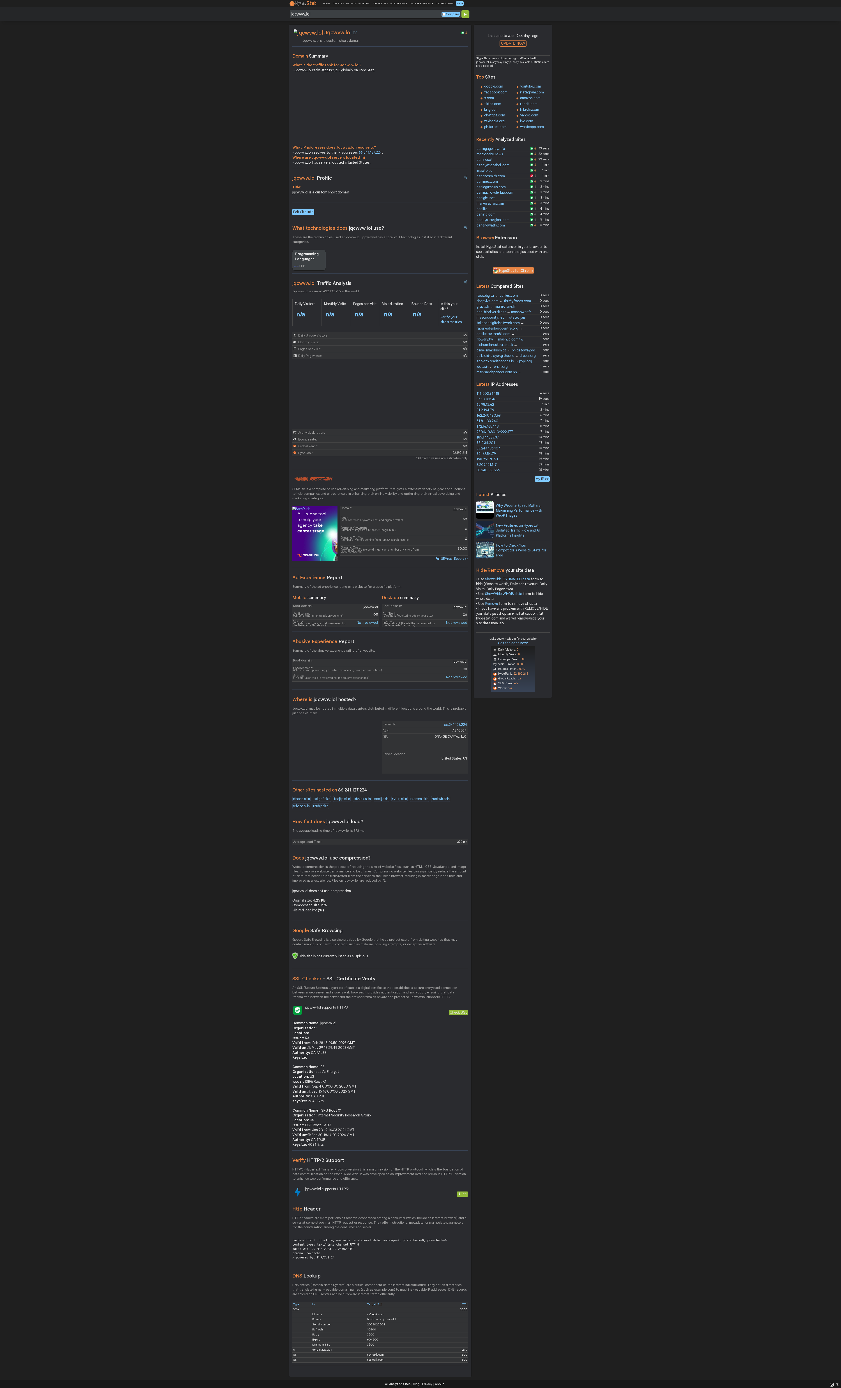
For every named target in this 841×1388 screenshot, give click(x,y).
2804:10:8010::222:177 (495, 432)
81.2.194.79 (485, 410)
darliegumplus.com (491, 187)
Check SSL (458, 1012)
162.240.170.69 (489, 415)
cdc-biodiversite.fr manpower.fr (504, 312)
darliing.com (486, 214)
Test (464, 1194)
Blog (416, 1384)
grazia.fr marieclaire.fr (496, 306)
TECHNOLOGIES (444, 3)
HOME (326, 3)
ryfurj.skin (399, 799)
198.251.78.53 (487, 459)
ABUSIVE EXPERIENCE (421, 3)
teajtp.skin (342, 799)
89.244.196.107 (488, 448)
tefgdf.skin (321, 799)
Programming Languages (307, 256)
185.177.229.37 (488, 437)
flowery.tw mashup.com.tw (500, 339)
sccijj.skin (381, 799)
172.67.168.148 (488, 426)
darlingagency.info (491, 149)
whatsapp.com (532, 127)
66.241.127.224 (370, 152)
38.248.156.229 (488, 470)
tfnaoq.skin (301, 799)
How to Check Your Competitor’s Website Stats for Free (521, 550)
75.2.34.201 (486, 443)
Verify (318, 1160)
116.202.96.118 (488, 393)
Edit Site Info (303, 212)
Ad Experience (317, 578)
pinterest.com (495, 127)
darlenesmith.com (491, 176)
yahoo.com (529, 115)
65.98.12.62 (485, 404)
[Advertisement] (380, 109)
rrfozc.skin (301, 806)
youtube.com (530, 86)
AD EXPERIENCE (398, 3)
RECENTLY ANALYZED (358, 3)
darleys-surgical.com (493, 220)
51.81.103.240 (487, 421)
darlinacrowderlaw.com (495, 192)
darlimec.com (487, 181)
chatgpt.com (494, 115)
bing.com (491, 109)
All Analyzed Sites (397, 1384)
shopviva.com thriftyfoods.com (504, 301)
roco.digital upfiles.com (497, 295)
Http (306, 1209)
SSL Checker (333, 979)
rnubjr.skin (320, 806)
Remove (491, 604)
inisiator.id (484, 170)
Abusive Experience (323, 641)
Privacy (427, 1384)
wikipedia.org (494, 121)
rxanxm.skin (419, 799)
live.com (526, 121)
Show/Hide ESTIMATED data (507, 579)
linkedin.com (529, 109)
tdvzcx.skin (362, 799)
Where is (324, 699)
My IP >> (542, 479)
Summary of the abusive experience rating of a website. (333, 651)
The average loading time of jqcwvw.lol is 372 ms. (328, 831)
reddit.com (528, 104)
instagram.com (532, 92)
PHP (302, 266)
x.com (489, 98)
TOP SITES (338, 3)
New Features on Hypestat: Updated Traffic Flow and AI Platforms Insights (518, 530)
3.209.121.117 (487, 465)
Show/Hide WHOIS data (503, 594)
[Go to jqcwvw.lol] (355, 33)
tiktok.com (492, 104)
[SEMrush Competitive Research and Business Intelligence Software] (312, 479)
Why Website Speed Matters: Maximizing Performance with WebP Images (519, 511)
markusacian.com (490, 203)
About (439, 1384)
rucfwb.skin (441, 799)
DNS (306, 1276)
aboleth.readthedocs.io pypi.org (504, 361)
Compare (452, 14)
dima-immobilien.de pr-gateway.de (506, 350)
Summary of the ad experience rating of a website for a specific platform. (346, 587)
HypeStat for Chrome (516, 270)
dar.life (482, 209)
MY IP (460, 3)
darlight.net (486, 198)
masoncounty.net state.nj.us (501, 317)
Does (331, 858)
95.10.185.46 (486, 399)
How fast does (327, 822)
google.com (493, 86)
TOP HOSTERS (380, 3)
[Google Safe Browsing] (295, 955)
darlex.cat (485, 160)
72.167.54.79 (486, 454)
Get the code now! (513, 643)
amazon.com (530, 98)
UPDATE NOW (513, 43)
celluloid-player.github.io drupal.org (506, 356)
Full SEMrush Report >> (452, 559)
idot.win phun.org (492, 367)
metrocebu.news (490, 154)
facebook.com (495, 92)
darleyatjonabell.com (493, 165)
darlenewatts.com (491, 225)
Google (317, 931)
